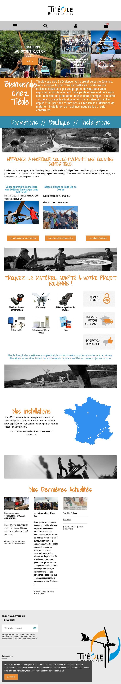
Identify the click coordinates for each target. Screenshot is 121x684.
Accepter (11, 676)
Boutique (59, 122)
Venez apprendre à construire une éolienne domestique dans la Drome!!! (21, 189)
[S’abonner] (34, 628)
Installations (95, 122)
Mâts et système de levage (65, 308)
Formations (24, 122)
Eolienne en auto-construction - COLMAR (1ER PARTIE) (14, 516)
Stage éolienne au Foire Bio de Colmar (60, 188)
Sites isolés (16, 330)
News (23, 541)
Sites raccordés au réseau (41, 331)
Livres (65, 330)
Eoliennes (41, 307)
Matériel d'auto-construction (16, 308)
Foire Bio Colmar (70, 513)
